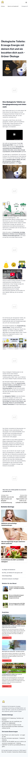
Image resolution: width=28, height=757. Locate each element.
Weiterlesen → (6, 637)
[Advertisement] (14, 23)
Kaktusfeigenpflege (7, 575)
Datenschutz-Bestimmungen (19, 752)
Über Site (3, 752)
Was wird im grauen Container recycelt (11, 724)
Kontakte (9, 752)
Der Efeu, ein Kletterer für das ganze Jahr (12, 572)
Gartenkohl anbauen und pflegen (10, 578)
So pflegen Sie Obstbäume (8, 569)
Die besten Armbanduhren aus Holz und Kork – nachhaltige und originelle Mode (16, 588)
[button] (26, 2)
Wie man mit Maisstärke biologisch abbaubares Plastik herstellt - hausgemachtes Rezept (16, 596)
